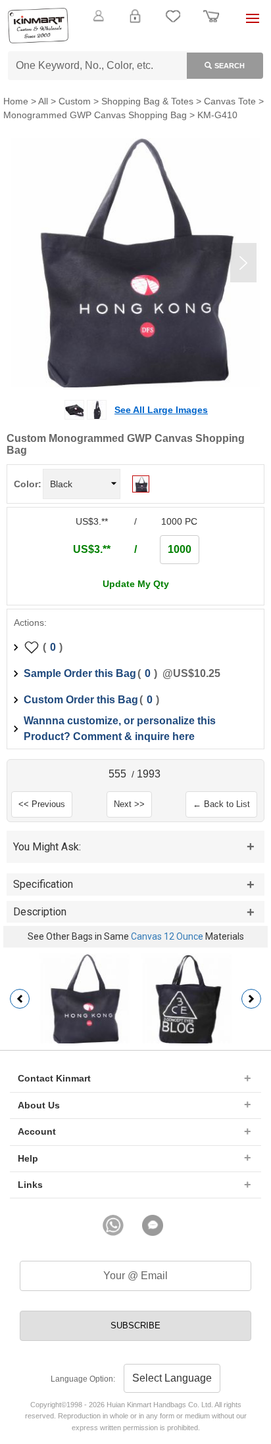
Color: (27, 484)
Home (15, 101)
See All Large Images (161, 410)
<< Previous (41, 804)
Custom (75, 101)
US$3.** (92, 549)
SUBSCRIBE (135, 1325)
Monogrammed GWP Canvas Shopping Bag (95, 115)
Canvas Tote (230, 101)
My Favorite (173, 23)
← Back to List (221, 804)
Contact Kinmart (54, 1078)
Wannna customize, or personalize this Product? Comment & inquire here (120, 728)
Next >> (129, 804)
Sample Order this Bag (80, 673)
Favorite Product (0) (135, 38)
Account (37, 1131)
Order (211, 23)
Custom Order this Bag (81, 699)
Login (135, 23)
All (43, 101)
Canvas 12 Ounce (167, 936)
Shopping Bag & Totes (147, 101)
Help (28, 1158)
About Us (39, 1105)
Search (229, 66)
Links (30, 1184)
